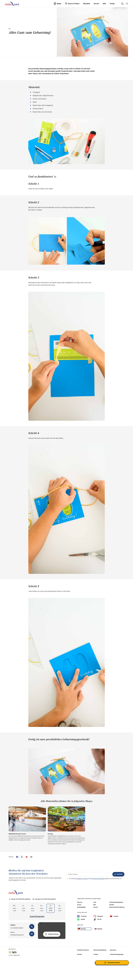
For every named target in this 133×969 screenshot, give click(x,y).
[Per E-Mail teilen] (31, 857)
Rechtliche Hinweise (83, 950)
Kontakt (79, 954)
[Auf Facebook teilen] (17, 857)
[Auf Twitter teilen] (22, 857)
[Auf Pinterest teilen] (27, 857)
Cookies (96, 954)
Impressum (113, 950)
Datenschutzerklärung (100, 950)
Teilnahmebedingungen (117, 954)
